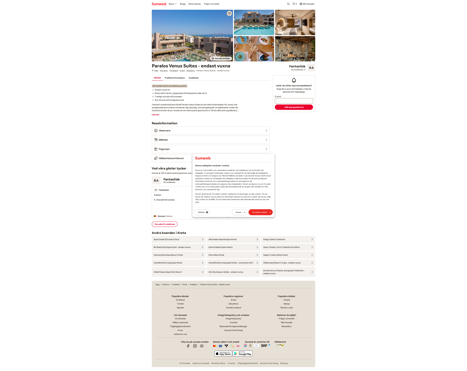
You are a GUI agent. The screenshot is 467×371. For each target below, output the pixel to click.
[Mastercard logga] (215, 347)
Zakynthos (233, 304)
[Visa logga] (220, 347)
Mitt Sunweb (286, 322)
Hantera (201, 212)
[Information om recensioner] (304, 69)
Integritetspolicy (233, 318)
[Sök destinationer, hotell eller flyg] (288, 3)
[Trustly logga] (226, 347)
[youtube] (202, 347)
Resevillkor (287, 326)
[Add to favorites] (229, 13)
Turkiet (180, 304)
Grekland (180, 300)
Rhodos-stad (287, 307)
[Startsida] (159, 3)
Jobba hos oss (180, 334)
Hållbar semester (180, 322)
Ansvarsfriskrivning (233, 330)
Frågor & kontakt (287, 318)
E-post (278, 96)
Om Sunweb (180, 318)
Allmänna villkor (218, 363)
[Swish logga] (232, 347)
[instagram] (195, 347)
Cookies (233, 322)
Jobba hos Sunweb (200, 363)
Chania (286, 300)
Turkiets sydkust (233, 307)
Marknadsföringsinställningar (233, 326)
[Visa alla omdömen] (302, 68)
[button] (192, 35)
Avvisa (238, 212)
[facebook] (188, 347)
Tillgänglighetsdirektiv (180, 326)
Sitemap (284, 363)
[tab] (157, 78)
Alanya (287, 304)
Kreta (233, 300)
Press (180, 330)
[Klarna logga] (238, 347)
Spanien (180, 307)
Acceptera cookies (259, 212)
